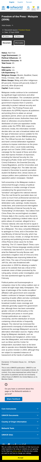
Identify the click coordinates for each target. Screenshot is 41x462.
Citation (7, 36)
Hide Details (6, 25)
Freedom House (24, 30)
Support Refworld (34, 9)
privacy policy (17, 451)
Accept (20, 458)
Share (18, 36)
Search (28, 9)
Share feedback (13, 399)
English (11, 2)
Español (20, 2)
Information (19, 43)
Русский (29, 2)
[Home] (12, 8)
